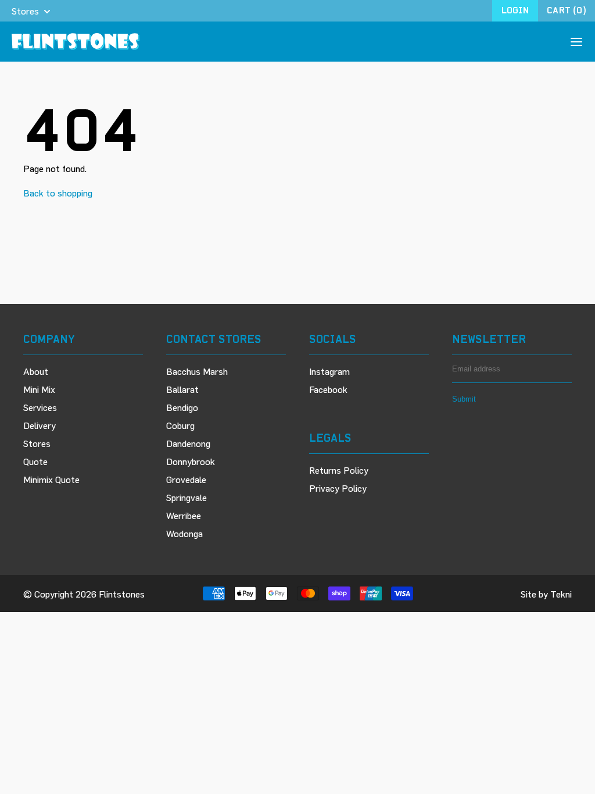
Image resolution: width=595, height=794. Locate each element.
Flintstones (122, 593)
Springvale (186, 497)
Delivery (39, 425)
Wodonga (184, 533)
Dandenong (188, 443)
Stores (37, 443)
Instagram (329, 371)
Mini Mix (39, 389)
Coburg (180, 425)
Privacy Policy (338, 488)
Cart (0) (566, 10)
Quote (35, 461)
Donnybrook (190, 461)
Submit (464, 399)
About (35, 371)
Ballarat (182, 389)
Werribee (183, 515)
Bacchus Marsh (197, 371)
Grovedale (186, 479)
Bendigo (182, 407)
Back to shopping (57, 192)
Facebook (328, 389)
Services (40, 407)
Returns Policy (338, 470)
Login (515, 10)
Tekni (561, 593)
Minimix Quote (51, 479)
